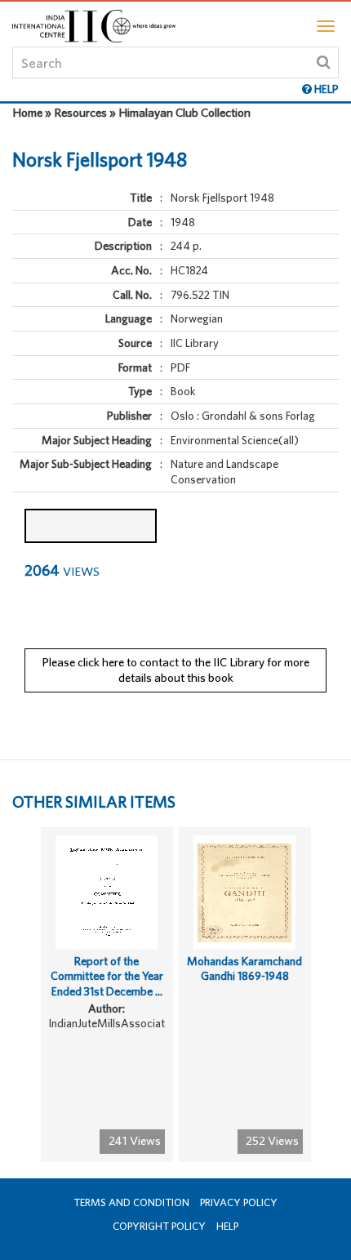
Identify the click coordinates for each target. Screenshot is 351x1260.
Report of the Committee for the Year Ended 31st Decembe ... (107, 976)
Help (227, 1226)
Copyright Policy (159, 1226)
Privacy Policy (239, 1202)
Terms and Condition (131, 1202)
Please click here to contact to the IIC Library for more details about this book (175, 669)
